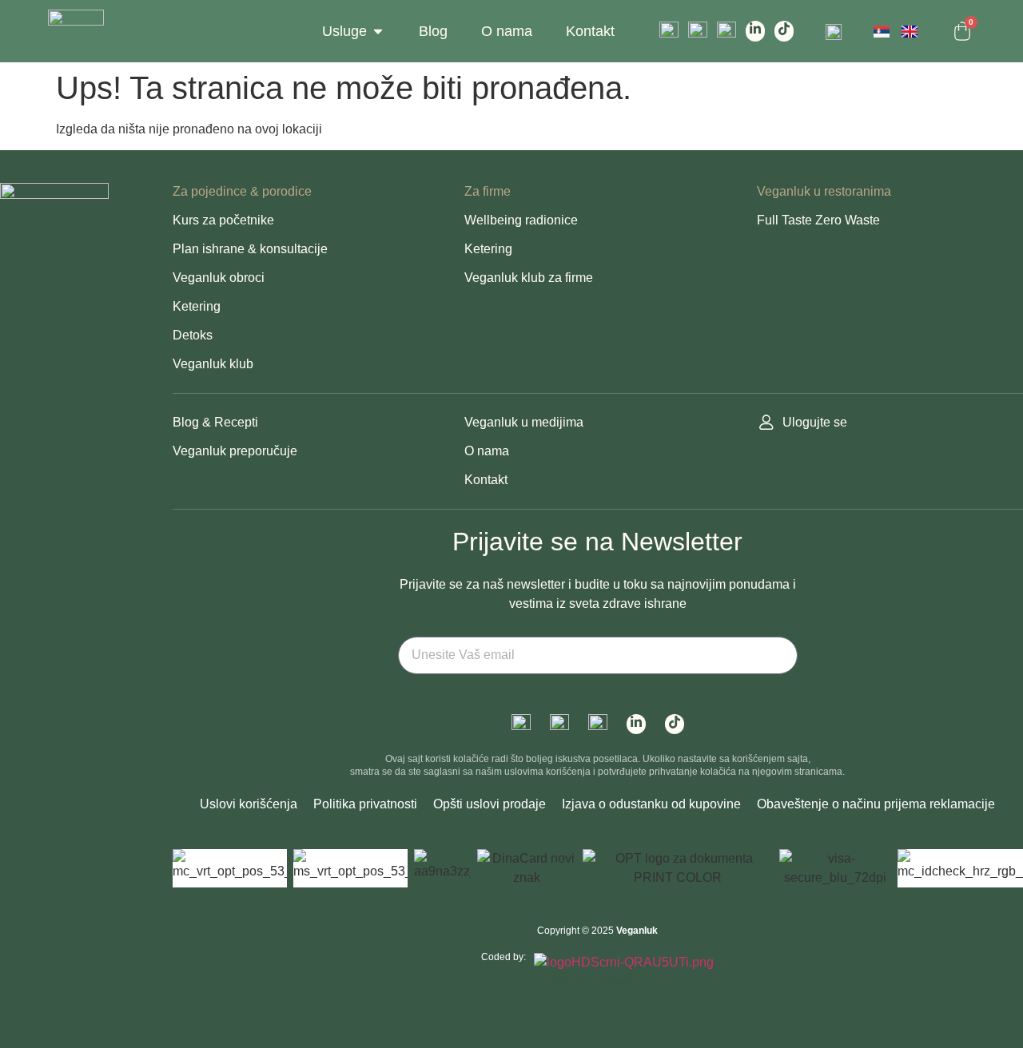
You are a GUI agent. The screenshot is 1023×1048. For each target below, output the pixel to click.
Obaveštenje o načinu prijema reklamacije (876, 804)
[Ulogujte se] (766, 422)
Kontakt (486, 479)
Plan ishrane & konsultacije (250, 249)
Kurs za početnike (223, 220)
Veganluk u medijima (523, 422)
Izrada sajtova (570, 982)
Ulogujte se (814, 422)
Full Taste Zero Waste (818, 220)
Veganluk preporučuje (235, 451)
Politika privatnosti (365, 804)
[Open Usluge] (378, 31)
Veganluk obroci (219, 277)
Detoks (193, 335)
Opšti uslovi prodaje (489, 804)
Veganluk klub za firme (528, 277)
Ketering (197, 306)
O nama (486, 451)
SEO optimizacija (620, 982)
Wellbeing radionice (521, 220)
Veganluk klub (213, 364)
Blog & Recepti (215, 422)
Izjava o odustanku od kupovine (651, 804)
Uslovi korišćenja (248, 804)
